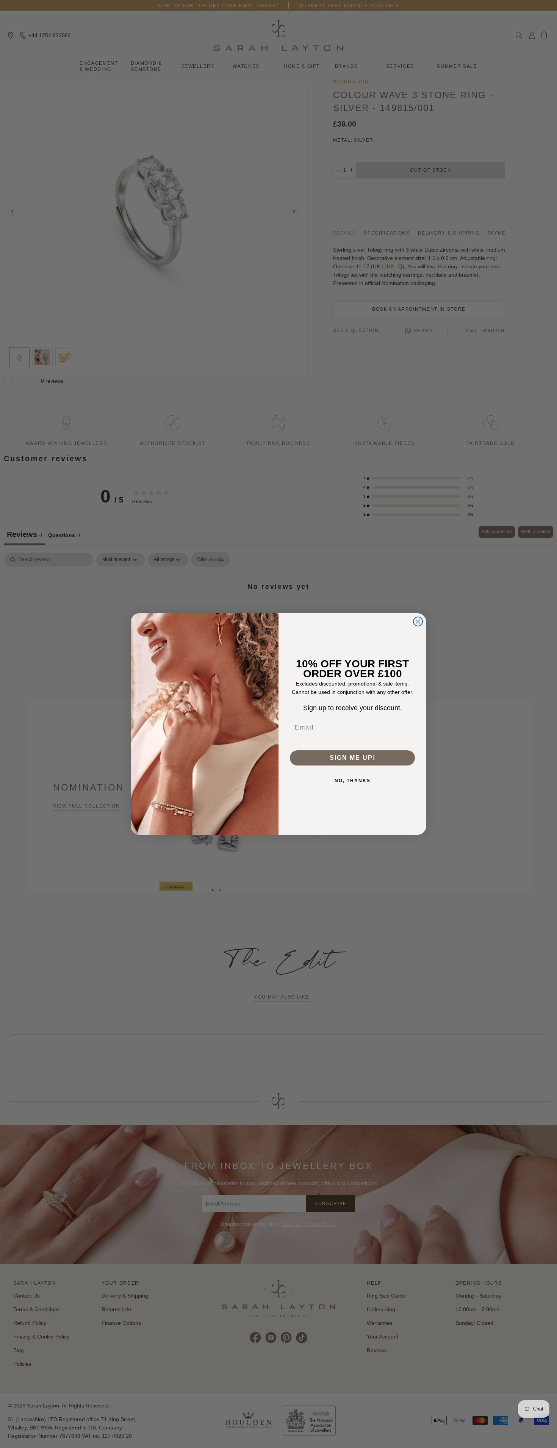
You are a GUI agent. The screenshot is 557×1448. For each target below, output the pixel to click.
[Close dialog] (417, 621)
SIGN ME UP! (353, 758)
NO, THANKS (353, 780)
